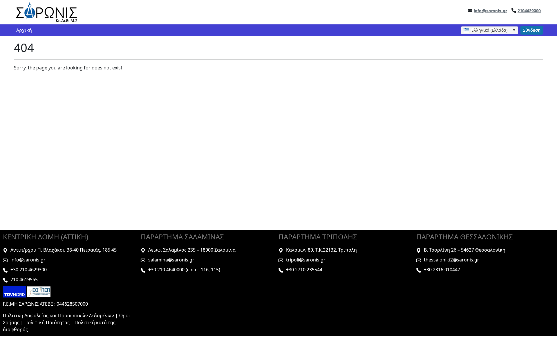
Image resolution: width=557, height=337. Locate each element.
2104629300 (529, 10)
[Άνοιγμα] (514, 30)
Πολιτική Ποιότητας (47, 322)
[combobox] (489, 30)
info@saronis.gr (490, 10)
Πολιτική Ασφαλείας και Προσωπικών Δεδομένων (58, 315)
